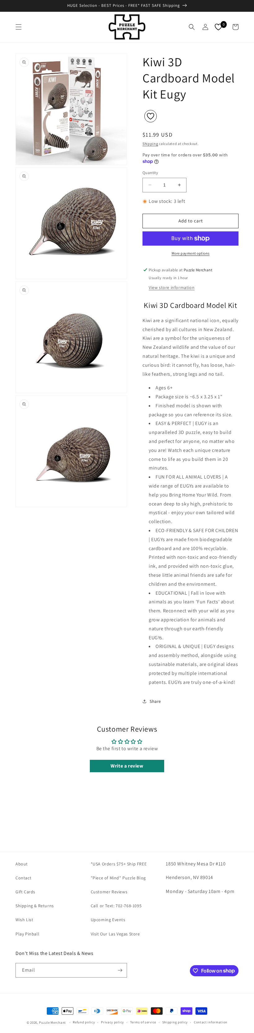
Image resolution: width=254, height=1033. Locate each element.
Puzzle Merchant (52, 1022)
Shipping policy (175, 1022)
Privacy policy (112, 1022)
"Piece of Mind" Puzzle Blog (118, 878)
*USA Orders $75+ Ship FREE (119, 864)
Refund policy (84, 1022)
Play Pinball (27, 934)
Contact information (210, 1022)
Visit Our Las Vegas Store (115, 934)
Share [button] (155, 701)
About (21, 864)
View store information (172, 287)
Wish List (24, 919)
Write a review (127, 766)
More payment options (191, 253)
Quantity (150, 172)
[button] (18, 27)
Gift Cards (25, 892)
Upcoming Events (108, 919)
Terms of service (143, 1022)
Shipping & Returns (34, 905)
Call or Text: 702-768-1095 (116, 905)
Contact (23, 878)
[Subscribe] (120, 970)
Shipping (150, 143)
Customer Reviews (109, 892)
